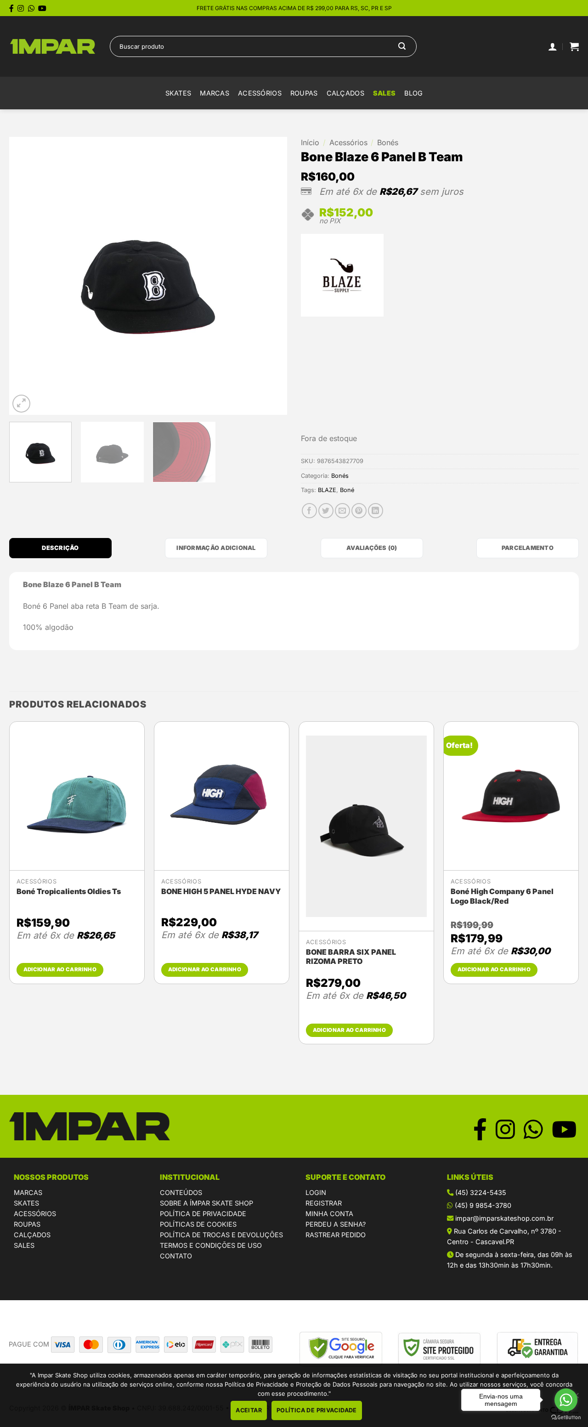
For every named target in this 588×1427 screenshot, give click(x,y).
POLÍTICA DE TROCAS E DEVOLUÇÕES (221, 1235)
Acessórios (260, 93)
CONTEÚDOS (181, 1192)
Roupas (304, 93)
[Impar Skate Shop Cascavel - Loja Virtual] (52, 47)
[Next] (270, 276)
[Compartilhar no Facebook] (309, 510)
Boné (347, 490)
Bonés (387, 142)
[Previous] (26, 276)
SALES (384, 93)
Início (310, 142)
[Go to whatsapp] (565, 1399)
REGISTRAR (323, 1203)
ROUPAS (27, 1224)
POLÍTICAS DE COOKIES (198, 1224)
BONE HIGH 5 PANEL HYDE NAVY (221, 891)
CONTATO (176, 1256)
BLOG (413, 93)
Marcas (214, 93)
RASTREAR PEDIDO (335, 1235)
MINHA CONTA (329, 1213)
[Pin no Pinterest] (359, 510)
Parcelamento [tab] (528, 547)
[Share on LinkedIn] (375, 510)
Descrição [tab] (60, 547)
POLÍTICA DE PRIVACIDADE (203, 1213)
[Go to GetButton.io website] (566, 1418)
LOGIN (315, 1192)
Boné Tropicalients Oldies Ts (69, 891)
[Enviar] (402, 46)
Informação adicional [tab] (215, 547)
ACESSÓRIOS (35, 1213)
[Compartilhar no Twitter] (326, 510)
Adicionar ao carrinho (59, 969)
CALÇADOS (32, 1235)
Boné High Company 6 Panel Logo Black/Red (502, 896)
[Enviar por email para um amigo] (342, 510)
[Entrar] (552, 46)
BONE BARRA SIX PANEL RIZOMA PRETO (351, 956)
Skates (178, 93)
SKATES (26, 1203)
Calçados (345, 93)
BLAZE (327, 490)
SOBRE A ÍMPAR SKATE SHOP (206, 1203)
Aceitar (249, 1410)
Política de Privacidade (317, 1410)
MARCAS (28, 1192)
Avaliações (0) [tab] (371, 547)
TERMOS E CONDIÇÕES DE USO (211, 1245)
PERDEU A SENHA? (335, 1224)
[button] (574, 46)
